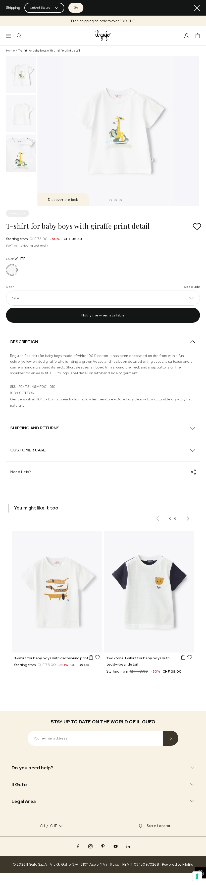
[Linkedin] (128, 846)
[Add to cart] (91, 657)
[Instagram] (90, 846)
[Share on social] (193, 472)
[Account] (186, 35)
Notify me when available (103, 315)
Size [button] (15, 298)
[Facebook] (78, 846)
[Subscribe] (170, 738)
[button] (103, 21)
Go (76, 8)
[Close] (197, 8)
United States (40, 8)
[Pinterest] (103, 846)
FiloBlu (187, 864)
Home (10, 51)
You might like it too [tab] (36, 508)
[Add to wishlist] (197, 227)
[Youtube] (115, 846)
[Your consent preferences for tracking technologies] (197, 876)
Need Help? (20, 472)
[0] (197, 35)
